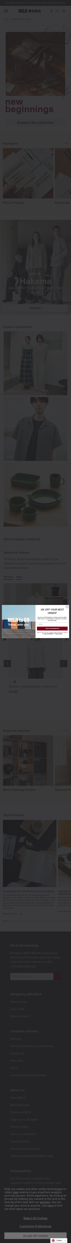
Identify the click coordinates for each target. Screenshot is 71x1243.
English (59, 1240)
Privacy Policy (58, 633)
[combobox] (58, 1240)
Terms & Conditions (48, 633)
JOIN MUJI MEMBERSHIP (52, 628)
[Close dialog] (67, 607)
